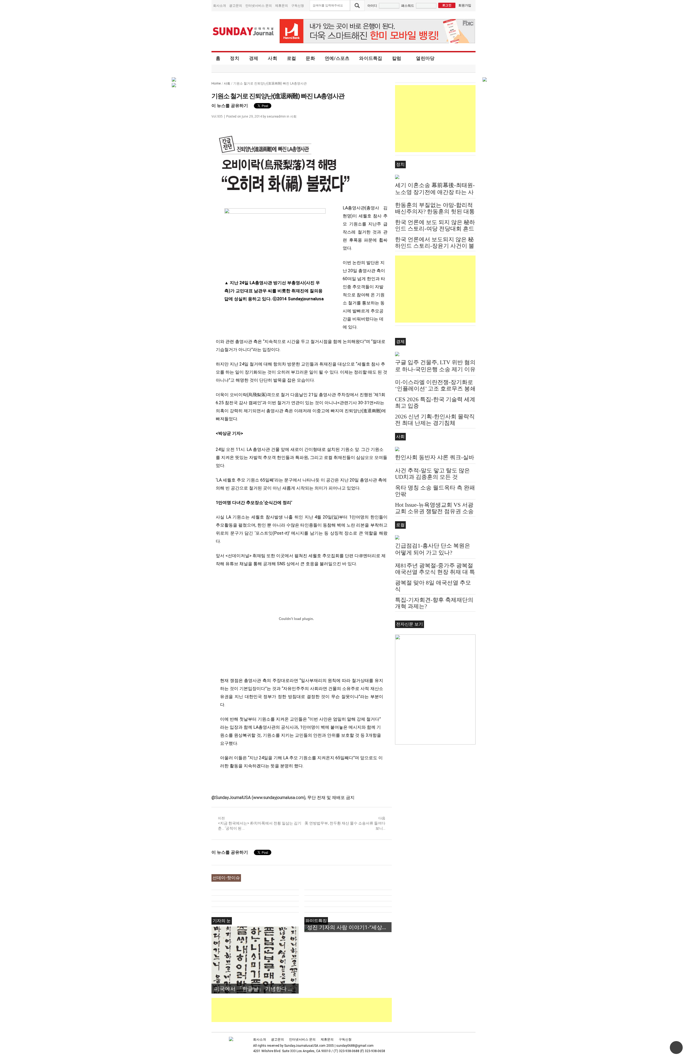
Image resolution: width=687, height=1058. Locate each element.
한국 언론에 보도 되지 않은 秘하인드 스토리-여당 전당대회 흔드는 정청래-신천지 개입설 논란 (435, 228)
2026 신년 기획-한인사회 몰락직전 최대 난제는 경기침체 (435, 419)
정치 (234, 58)
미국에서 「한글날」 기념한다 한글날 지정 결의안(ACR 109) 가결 (256, 988)
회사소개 (219, 5)
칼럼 (396, 58)
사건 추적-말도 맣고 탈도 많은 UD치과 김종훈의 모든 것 (432, 473)
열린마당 (425, 58)
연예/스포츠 (337, 58)
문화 (310, 58)
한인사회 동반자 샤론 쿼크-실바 (434, 457)
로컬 (291, 58)
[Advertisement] (309, 1010)
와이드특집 (370, 58)
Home (216, 83)
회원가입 (464, 5)
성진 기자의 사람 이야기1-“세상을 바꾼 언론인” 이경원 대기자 (349, 927)
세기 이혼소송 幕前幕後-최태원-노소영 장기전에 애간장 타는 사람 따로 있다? (435, 192)
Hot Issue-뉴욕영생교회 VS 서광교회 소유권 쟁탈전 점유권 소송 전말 (434, 511)
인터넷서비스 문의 (258, 5)
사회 (272, 58)
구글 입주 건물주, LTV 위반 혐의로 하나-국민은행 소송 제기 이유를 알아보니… (435, 369)
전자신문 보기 (409, 624)
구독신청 (297, 5)
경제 (253, 58)
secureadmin (276, 116)
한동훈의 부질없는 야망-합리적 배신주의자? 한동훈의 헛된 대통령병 (435, 211)
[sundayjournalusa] (243, 31)
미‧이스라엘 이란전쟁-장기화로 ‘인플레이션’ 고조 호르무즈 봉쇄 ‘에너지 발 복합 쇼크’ (435, 388)
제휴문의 (281, 5)
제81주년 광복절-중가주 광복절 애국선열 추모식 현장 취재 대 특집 (435, 572)
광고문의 (235, 5)
